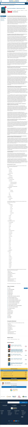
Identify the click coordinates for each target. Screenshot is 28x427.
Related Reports (2, 20)
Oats (18, 339)
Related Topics (2, 19)
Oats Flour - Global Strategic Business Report (16, 358)
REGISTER (23, 402)
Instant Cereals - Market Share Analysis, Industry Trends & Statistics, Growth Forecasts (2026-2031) (17, 364)
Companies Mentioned (3, 18)
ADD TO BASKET (14, 378)
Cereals (9, 339)
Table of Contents (3, 17)
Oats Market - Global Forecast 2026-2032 (16, 345)
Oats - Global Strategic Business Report (16, 354)
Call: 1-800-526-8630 (14, 385)
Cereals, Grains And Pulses (14, 339)
